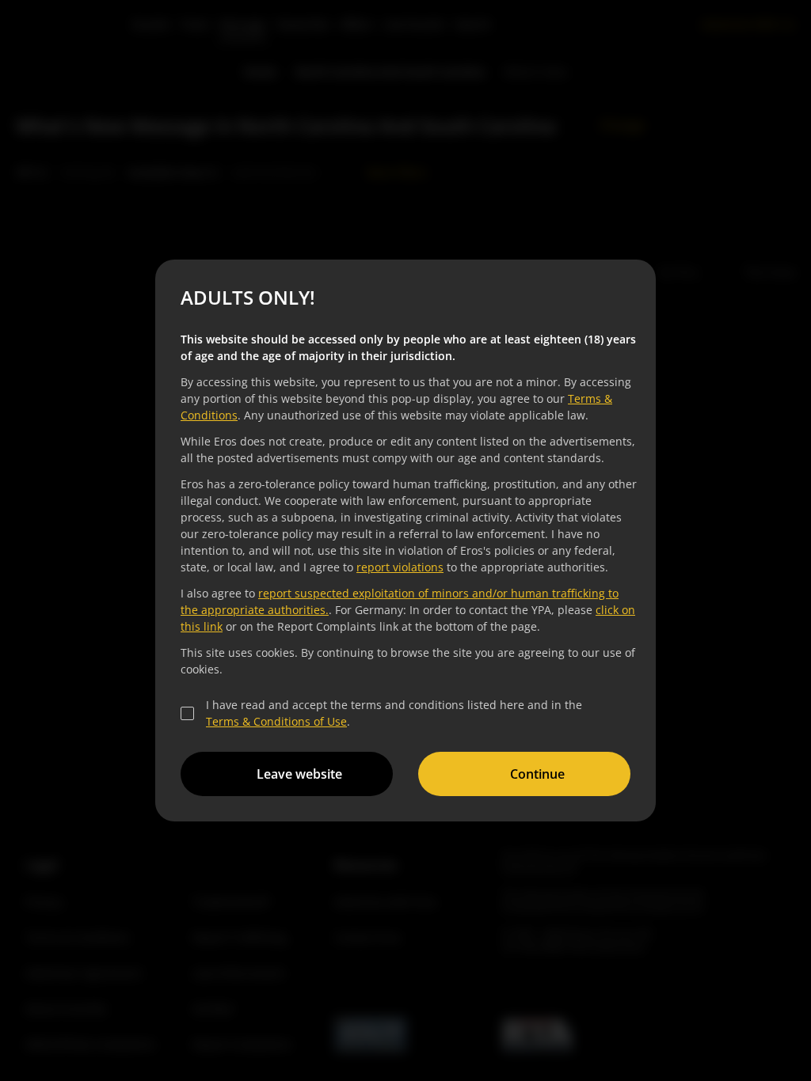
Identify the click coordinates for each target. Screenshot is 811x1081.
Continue (537, 774)
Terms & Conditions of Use (276, 721)
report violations (400, 567)
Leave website (299, 774)
